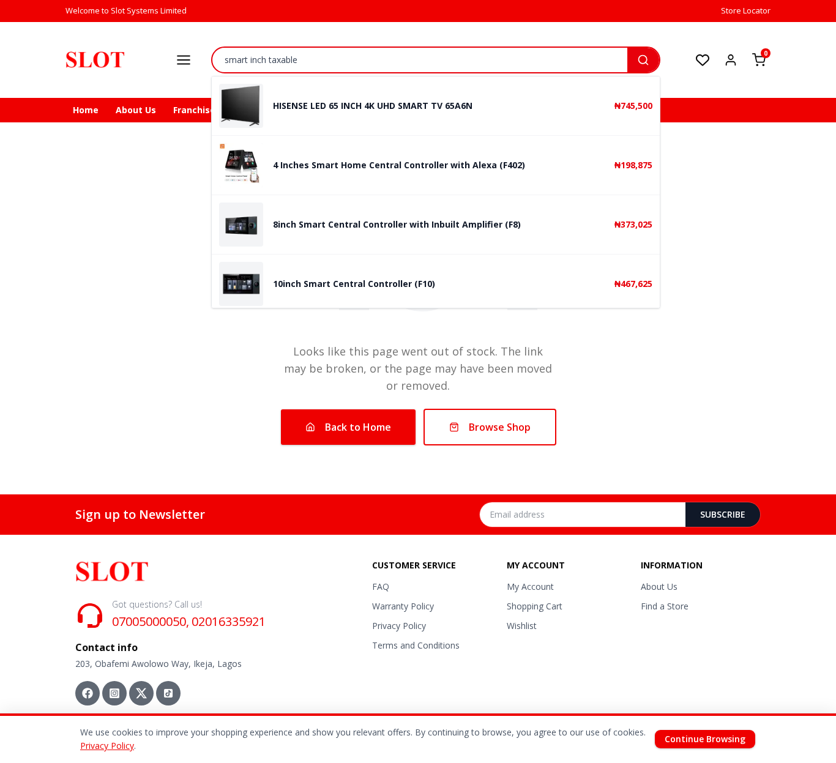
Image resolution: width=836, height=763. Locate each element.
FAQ (380, 586)
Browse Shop (500, 427)
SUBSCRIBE (722, 514)
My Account (530, 586)
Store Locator (746, 10)
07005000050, (150, 621)
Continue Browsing (705, 739)
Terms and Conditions (416, 645)
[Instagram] (114, 693)
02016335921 (229, 621)
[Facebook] (87, 693)
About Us (136, 110)
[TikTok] (168, 693)
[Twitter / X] (141, 693)
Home (86, 110)
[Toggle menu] (184, 60)
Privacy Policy (399, 625)
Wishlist (522, 625)
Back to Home (358, 427)
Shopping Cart (534, 606)
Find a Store (665, 606)
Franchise (194, 110)
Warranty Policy (403, 606)
